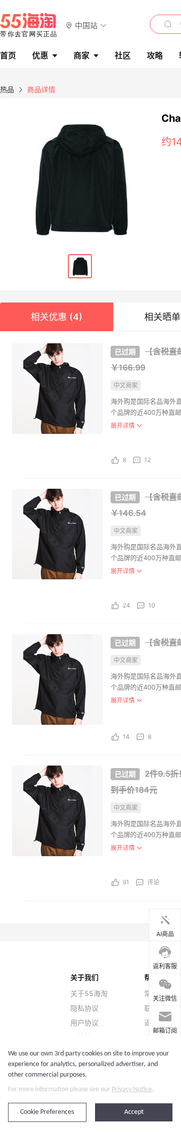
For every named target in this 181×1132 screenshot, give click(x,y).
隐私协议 (84, 1008)
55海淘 (28, 25)
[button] (86, 25)
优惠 (40, 55)
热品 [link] (7, 89)
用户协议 (84, 1023)
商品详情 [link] (41, 89)
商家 (81, 55)
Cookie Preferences (47, 1112)
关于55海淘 (89, 994)
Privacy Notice (132, 1089)
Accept (134, 1112)
